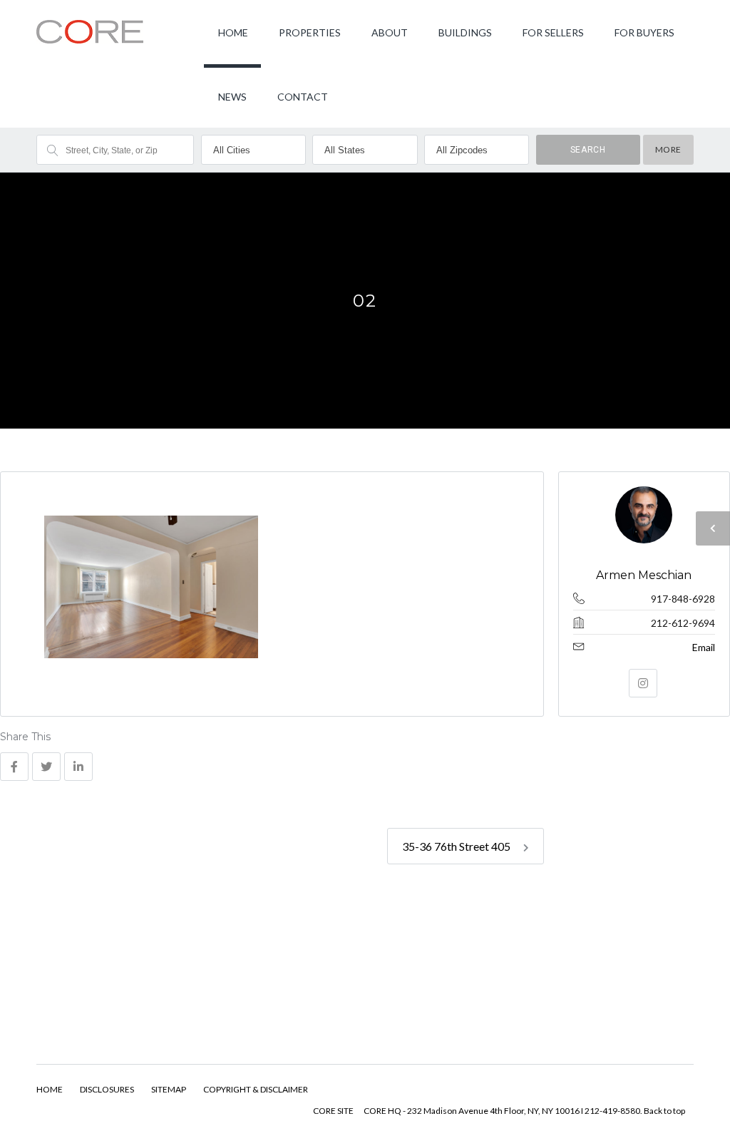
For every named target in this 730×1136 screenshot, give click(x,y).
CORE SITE (333, 1110)
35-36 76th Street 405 (457, 846)
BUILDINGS (465, 32)
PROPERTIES (310, 32)
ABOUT (389, 32)
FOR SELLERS (553, 32)
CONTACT (302, 97)
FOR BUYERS (644, 32)
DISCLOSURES (107, 1089)
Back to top (664, 1110)
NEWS (232, 97)
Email (703, 647)
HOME (233, 32)
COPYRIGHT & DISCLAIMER (255, 1089)
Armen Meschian (644, 575)
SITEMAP (168, 1089)
